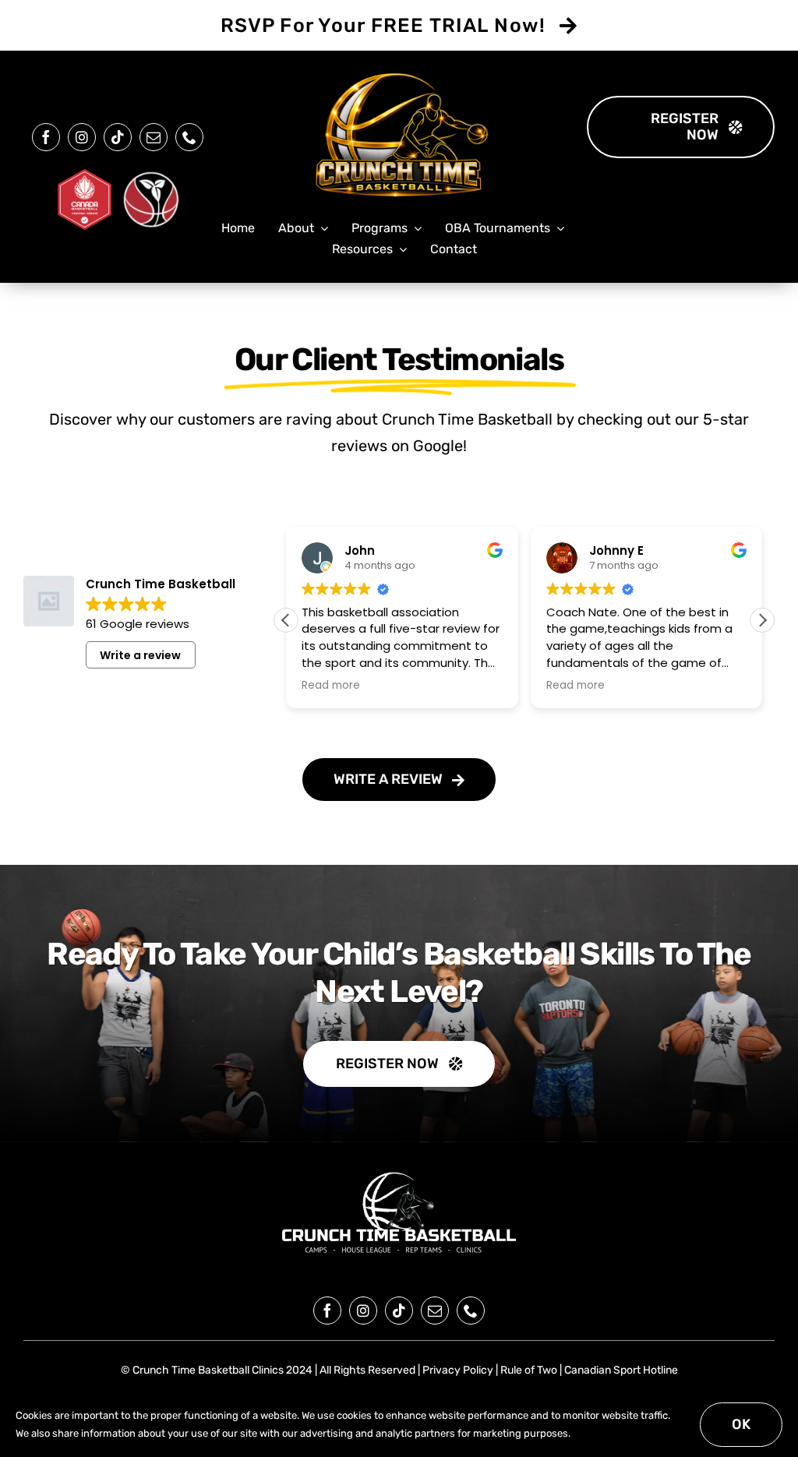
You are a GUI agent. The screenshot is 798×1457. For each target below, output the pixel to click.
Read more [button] (331, 686)
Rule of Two (528, 1370)
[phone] (189, 137)
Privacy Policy (457, 1370)
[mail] (153, 137)
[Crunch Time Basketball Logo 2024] (399, 1172)
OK (741, 1424)
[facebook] (46, 137)
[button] (762, 620)
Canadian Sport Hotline (621, 1370)
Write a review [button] (140, 655)
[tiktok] (118, 137)
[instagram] (82, 137)
